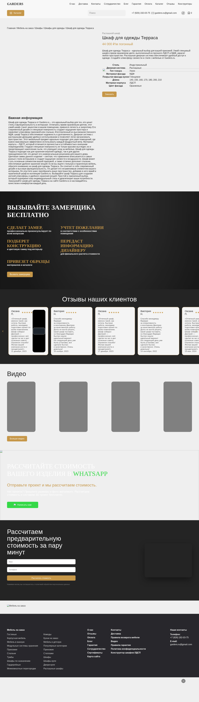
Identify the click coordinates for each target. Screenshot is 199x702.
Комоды (47, 634)
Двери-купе (49, 665)
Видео (114, 641)
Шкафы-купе (49, 661)
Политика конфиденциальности (128, 649)
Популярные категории (55, 646)
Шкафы (39, 28)
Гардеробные (14, 665)
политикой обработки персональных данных (52, 584)
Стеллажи (48, 653)
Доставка (83, 4)
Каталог (159, 4)
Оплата (148, 4)
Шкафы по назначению (18, 661)
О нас (72, 4)
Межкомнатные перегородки (21, 668)
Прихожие (12, 649)
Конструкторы (185, 4)
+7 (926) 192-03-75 (179, 637)
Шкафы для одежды (54, 28)
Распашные (135, 68)
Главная (11, 28)
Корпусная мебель (16, 638)
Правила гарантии (121, 645)
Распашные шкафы (53, 668)
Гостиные (12, 634)
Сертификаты (94, 653)
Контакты (96, 4)
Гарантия (136, 4)
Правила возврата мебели (125, 637)
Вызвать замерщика (20, 274)
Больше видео (17, 438)
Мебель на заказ (25, 28)
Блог (126, 4)
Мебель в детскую (52, 642)
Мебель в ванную (16, 642)
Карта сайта (93, 656)
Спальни (11, 653)
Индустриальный (138, 65)
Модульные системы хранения (22, 646)
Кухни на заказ (50, 638)
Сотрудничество (112, 4)
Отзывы (171, 4)
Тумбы (10, 657)
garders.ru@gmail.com (181, 644)
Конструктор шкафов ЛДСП (126, 653)
